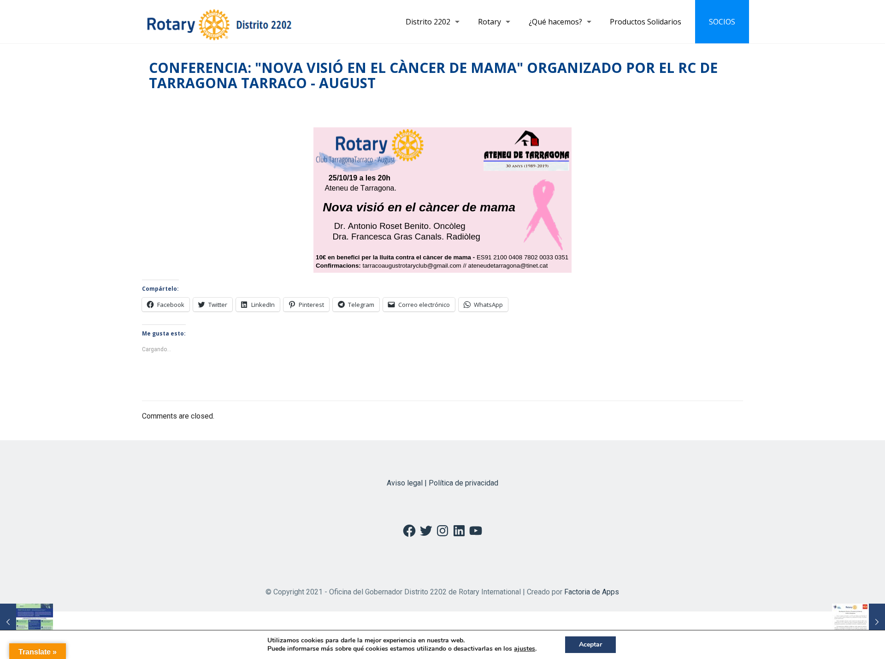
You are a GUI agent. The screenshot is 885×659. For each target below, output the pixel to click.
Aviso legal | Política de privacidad (442, 483)
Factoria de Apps (591, 591)
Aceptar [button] (590, 644)
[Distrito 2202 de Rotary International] (219, 21)
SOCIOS (722, 22)
